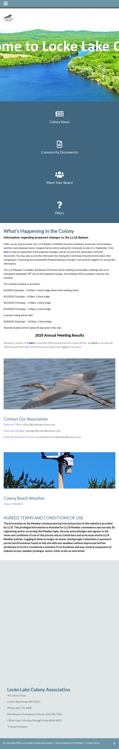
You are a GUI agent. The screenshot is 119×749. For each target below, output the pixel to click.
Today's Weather (13, 503)
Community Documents (59, 152)
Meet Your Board (59, 182)
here (6, 252)
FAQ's (59, 213)
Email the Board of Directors (20, 437)
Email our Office (12, 424)
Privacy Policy (93, 742)
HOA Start (77, 742)
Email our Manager (14, 430)
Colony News (59, 122)
